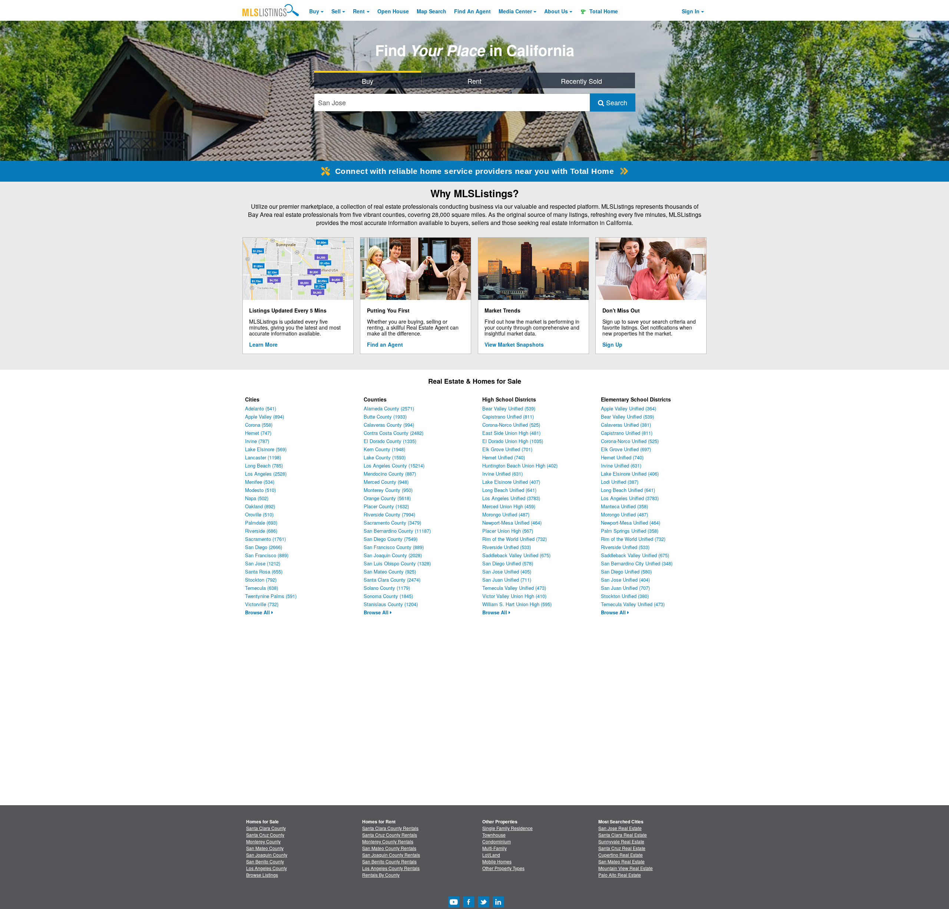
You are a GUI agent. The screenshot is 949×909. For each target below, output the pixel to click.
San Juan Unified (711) (506, 579)
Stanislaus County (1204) (391, 604)
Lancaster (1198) (263, 457)
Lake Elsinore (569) (266, 449)
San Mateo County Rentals (389, 848)
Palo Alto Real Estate (619, 875)
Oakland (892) (260, 506)
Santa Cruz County (265, 835)
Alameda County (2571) (389, 408)
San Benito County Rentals (389, 861)
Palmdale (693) (261, 522)
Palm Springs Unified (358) (629, 530)
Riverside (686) (261, 530)
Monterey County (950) (388, 489)
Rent (359, 11)
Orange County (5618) (387, 498)
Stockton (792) (261, 579)
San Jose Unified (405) (506, 571)
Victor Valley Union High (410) (514, 595)
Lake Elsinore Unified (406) (630, 473)
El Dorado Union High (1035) (512, 440)
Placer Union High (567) (507, 530)
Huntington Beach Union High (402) (520, 465)
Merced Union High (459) (508, 506)
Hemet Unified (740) (503, 457)
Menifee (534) (259, 481)
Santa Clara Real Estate (622, 835)
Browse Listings (262, 875)
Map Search (431, 11)
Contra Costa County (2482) (393, 432)
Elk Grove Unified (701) (507, 449)
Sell (336, 11)
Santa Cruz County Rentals (389, 835)
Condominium (496, 841)
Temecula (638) (261, 587)
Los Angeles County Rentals (391, 868)
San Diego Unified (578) (507, 563)
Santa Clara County (266, 828)
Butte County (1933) (385, 416)
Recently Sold (581, 81)
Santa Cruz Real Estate (621, 848)
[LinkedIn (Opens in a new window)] (498, 905)
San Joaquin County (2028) (393, 555)
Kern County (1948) (384, 449)
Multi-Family (494, 848)
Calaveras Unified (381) (626, 424)
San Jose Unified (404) (625, 579)
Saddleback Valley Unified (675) (516, 555)
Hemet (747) (258, 432)
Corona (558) (258, 424)
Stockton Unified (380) (625, 595)
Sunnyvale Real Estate (621, 841)
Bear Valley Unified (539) (508, 408)
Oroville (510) (259, 514)
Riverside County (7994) (389, 514)
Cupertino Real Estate (620, 855)
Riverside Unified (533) (506, 547)
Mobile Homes (497, 861)
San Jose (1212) (262, 563)
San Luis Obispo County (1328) (397, 563)
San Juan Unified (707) (625, 587)
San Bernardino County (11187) (397, 530)
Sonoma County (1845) (388, 595)
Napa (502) (256, 498)
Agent (472, 11)
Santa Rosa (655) (263, 571)
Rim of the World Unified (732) (514, 538)
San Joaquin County (266, 855)
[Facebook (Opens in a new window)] (468, 905)
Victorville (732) (261, 604)
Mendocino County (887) (390, 473)
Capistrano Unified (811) (508, 416)
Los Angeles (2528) (266, 473)
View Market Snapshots (514, 344)
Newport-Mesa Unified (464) (512, 522)
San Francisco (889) (266, 555)
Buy (314, 11)
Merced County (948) (386, 481)
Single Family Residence (507, 828)
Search (615, 102)
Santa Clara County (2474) (392, 579)
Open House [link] (393, 11)
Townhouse (494, 835)
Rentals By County (381, 875)
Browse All (258, 612)
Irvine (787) (257, 440)
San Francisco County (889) (394, 547)
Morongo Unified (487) (505, 514)
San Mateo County (265, 848)
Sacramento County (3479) (392, 522)
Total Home (603, 11)
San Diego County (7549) (390, 538)
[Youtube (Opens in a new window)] (453, 905)
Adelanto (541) (260, 408)
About (556, 11)
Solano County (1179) (387, 587)
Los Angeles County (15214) (394, 465)
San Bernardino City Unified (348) (636, 563)
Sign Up (612, 344)
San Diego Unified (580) (626, 571)
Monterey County (263, 841)
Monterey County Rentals (387, 841)
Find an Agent (385, 344)
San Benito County (265, 861)
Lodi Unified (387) (619, 481)
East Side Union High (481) (511, 432)
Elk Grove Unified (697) (626, 449)
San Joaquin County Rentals (391, 855)
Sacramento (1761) (265, 538)
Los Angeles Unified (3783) (511, 498)
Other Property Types (503, 868)
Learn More (263, 344)
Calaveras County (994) (389, 424)
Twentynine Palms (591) (271, 595)
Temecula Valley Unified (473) (514, 587)
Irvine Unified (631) (502, 473)
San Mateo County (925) (390, 571)
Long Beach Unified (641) (509, 489)
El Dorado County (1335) (390, 440)
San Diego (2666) (263, 547)
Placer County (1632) (386, 506)
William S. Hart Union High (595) (517, 604)
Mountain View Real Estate (625, 868)
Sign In (691, 11)
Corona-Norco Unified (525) (511, 424)
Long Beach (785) (264, 465)
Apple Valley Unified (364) (628, 408)
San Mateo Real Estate (621, 861)
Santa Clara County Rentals (390, 828)
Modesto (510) (260, 489)
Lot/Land (491, 855)
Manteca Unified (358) (624, 506)
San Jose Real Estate (620, 828)
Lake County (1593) (385, 457)
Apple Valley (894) (264, 416)
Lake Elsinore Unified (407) (511, 481)
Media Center (515, 11)
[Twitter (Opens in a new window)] (483, 905)
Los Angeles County (266, 868)
